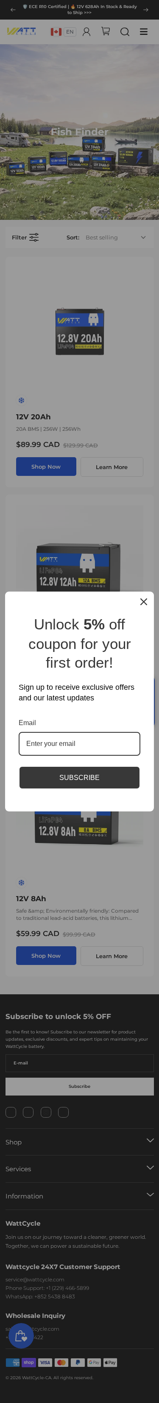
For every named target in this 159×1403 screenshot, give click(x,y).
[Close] (144, 602)
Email (27, 722)
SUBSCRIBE (79, 777)
